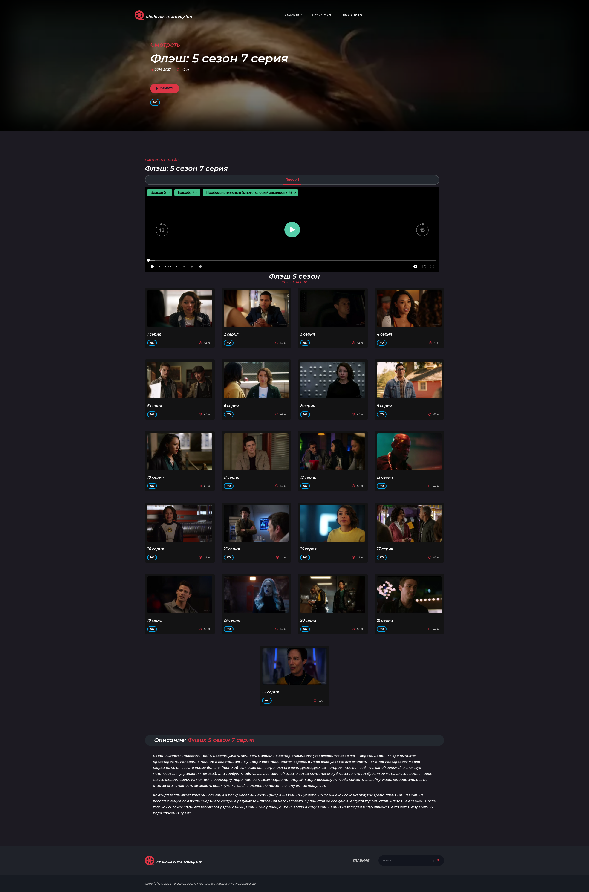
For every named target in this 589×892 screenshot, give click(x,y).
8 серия (307, 406)
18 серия (155, 620)
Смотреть (321, 15)
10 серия (155, 477)
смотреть (166, 88)
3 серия (307, 334)
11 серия (231, 477)
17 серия (385, 549)
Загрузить (352, 15)
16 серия (308, 549)
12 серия (308, 477)
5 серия (154, 406)
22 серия (270, 692)
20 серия (309, 620)
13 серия (385, 477)
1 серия (154, 334)
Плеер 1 (292, 179)
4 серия (384, 334)
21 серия (385, 620)
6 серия (231, 406)
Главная (293, 15)
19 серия (232, 620)
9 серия (384, 406)
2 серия (231, 334)
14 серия (155, 549)
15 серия (232, 549)
